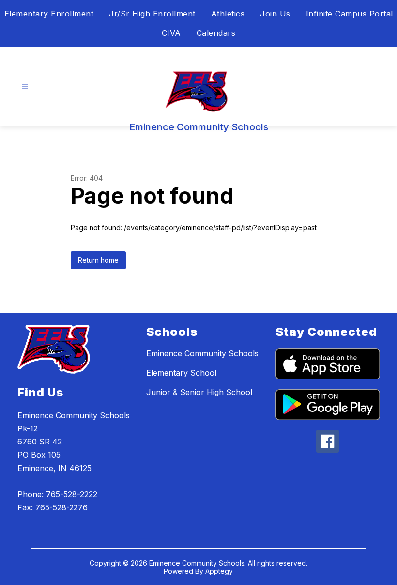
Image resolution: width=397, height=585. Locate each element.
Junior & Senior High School (199, 392)
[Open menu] (25, 86)
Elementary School (181, 373)
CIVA (171, 33)
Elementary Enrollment (49, 13)
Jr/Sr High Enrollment (152, 13)
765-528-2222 (71, 494)
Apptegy (219, 571)
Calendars (216, 33)
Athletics (228, 13)
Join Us (275, 13)
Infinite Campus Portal (349, 13)
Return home (98, 260)
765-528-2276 (61, 507)
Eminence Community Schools (202, 353)
